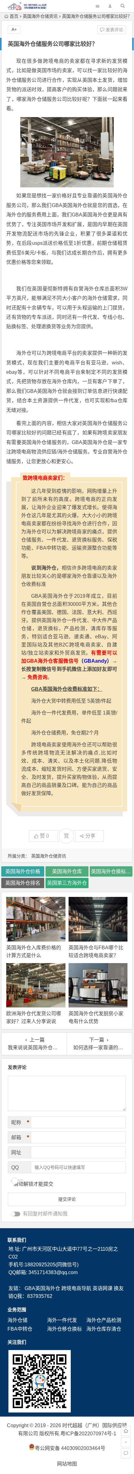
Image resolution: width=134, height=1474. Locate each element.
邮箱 (20, 1137)
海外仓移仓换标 (64, 1329)
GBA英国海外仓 (42, 1288)
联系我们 (16, 1240)
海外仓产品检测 (103, 1320)
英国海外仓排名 (22, 883)
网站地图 (67, 1464)
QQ (15, 1167)
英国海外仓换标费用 (112, 871)
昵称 (20, 1122)
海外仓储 (17, 1320)
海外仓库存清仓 (103, 1329)
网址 (16, 1152)
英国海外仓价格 (22, 871)
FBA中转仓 (19, 1329)
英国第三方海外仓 (67, 883)
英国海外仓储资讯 (40, 16)
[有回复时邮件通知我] (15, 1214)
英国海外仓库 (67, 871)
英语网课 (102, 1288)
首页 (14, 16)
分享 (90, 835)
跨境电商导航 (76, 1288)
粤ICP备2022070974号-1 (88, 1433)
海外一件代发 (62, 1320)
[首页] (126, 1431)
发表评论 (113, 29)
